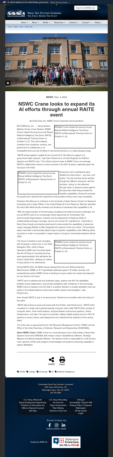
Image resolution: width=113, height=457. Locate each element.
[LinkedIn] (63, 426)
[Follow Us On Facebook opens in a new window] (49, 426)
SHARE (51, 364)
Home (23, 22)
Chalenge (43, 371)
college (32, 371)
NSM (32, 270)
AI (52, 371)
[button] (60, 2)
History (98, 22)
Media (45, 22)
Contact (85, 22)
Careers (72, 22)
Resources (58, 22)
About (34, 22)
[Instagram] (56, 426)
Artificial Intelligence (66, 371)
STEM (22, 371)
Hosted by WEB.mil (38, 442)
